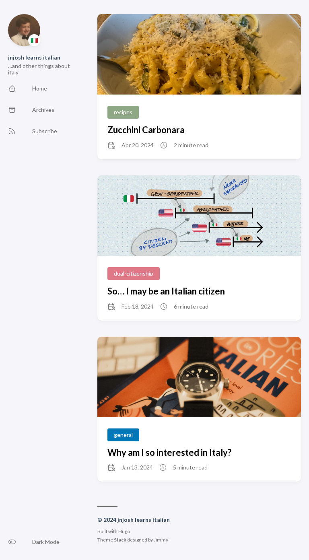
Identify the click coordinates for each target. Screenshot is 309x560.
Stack (120, 540)
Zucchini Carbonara (146, 129)
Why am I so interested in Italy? (169, 452)
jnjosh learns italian (34, 57)
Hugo (124, 531)
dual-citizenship (133, 273)
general (123, 434)
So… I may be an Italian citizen (166, 291)
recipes (123, 112)
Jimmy (161, 540)
